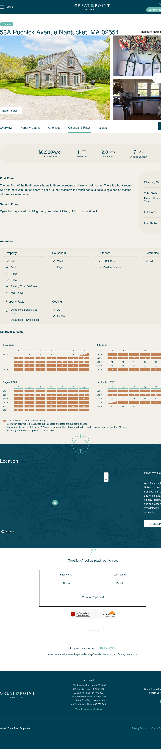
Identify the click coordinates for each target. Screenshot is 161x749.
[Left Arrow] (157, 78)
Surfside (7, 24)
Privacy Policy (139, 728)
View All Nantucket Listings (88, 709)
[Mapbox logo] (8, 532)
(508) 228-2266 (106, 648)
